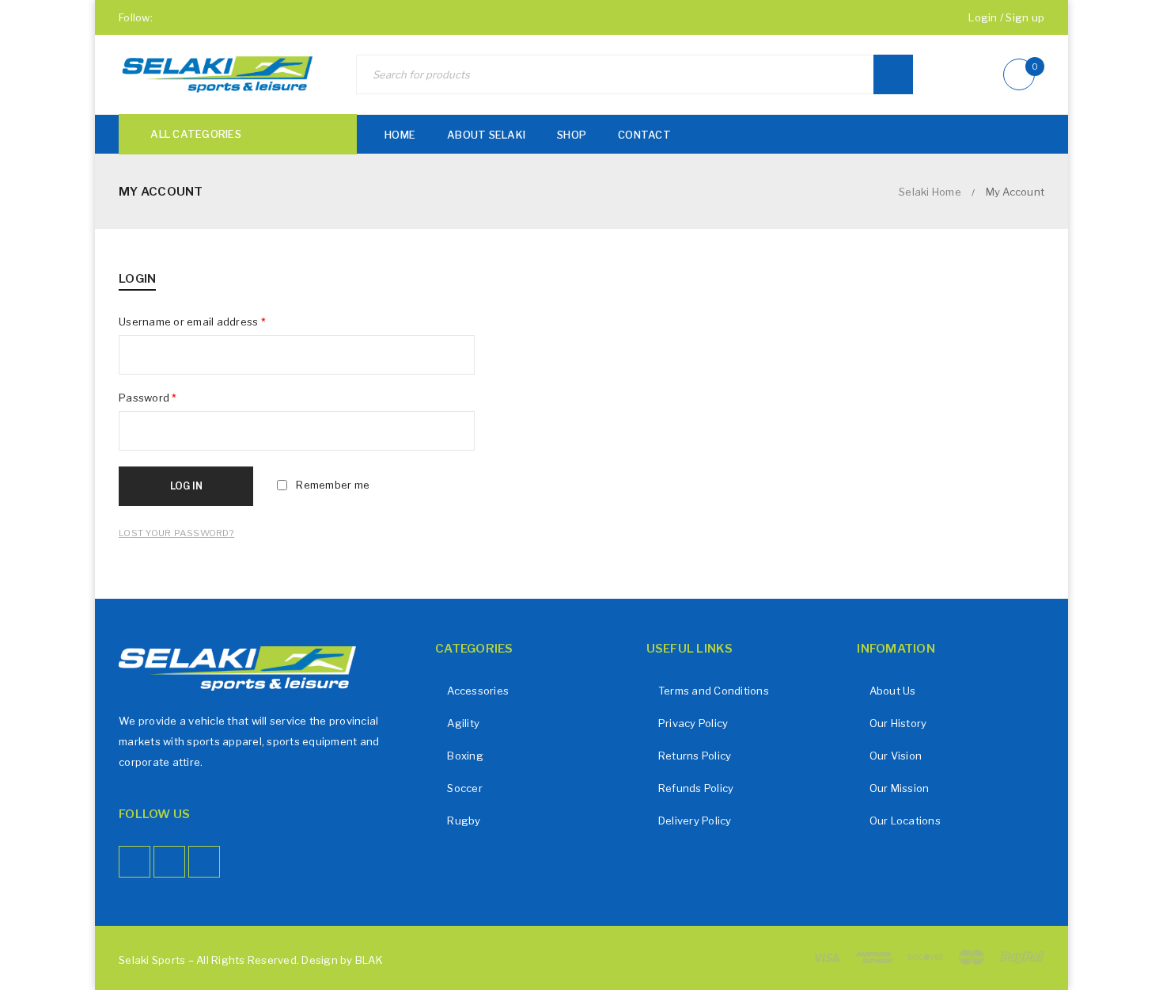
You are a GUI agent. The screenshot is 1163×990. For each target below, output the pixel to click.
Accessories (478, 690)
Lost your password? (176, 533)
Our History (898, 723)
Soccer (465, 788)
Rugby (463, 820)
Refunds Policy (696, 788)
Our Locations (905, 820)
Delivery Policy (695, 820)
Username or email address (192, 321)
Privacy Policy (693, 723)
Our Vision (895, 755)
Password (148, 397)
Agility (463, 723)
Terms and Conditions (713, 690)
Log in (186, 486)
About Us (892, 690)
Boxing (465, 755)
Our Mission (899, 788)
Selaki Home (930, 191)
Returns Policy (695, 755)
